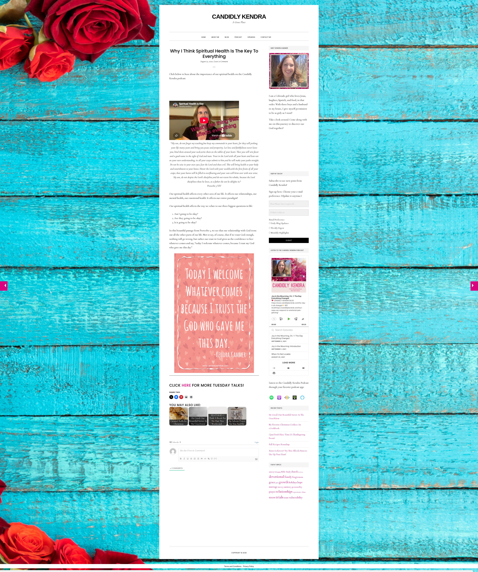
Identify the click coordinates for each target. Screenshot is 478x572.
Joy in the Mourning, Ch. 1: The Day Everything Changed (287, 337)
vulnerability (296, 497)
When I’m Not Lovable (281, 354)
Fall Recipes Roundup (279, 444)
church (294, 471)
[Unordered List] (198, 458)
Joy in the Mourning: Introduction (286, 346)
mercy (281, 487)
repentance (297, 492)
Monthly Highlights (279, 232)
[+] (215, 458)
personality (297, 487)
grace (272, 482)
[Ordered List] (194, 458)
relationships (284, 492)
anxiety (271, 472)
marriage (273, 486)
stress (272, 497)
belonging (277, 472)
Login (256, 442)
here (186, 385)
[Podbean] (296, 398)
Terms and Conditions (232, 566)
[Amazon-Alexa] (303, 398)
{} (212, 458)
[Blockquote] (201, 458)
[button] (276, 35)
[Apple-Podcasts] (280, 398)
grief (277, 483)
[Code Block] (205, 458)
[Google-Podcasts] (288, 398)
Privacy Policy (248, 566)
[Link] (208, 458)
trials (279, 497)
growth (283, 482)
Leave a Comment (221, 61)
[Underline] (187, 458)
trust (286, 497)
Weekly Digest (277, 228)
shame (304, 492)
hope (299, 482)
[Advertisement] (289, 150)
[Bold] (180, 458)
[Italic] (184, 458)
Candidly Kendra (239, 16)
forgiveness (297, 477)
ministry (287, 487)
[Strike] (191, 458)
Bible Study (286, 471)
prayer (272, 491)
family (288, 477)
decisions (300, 472)
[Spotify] (273, 398)
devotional (276, 476)
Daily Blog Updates (279, 223)
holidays (293, 482)
